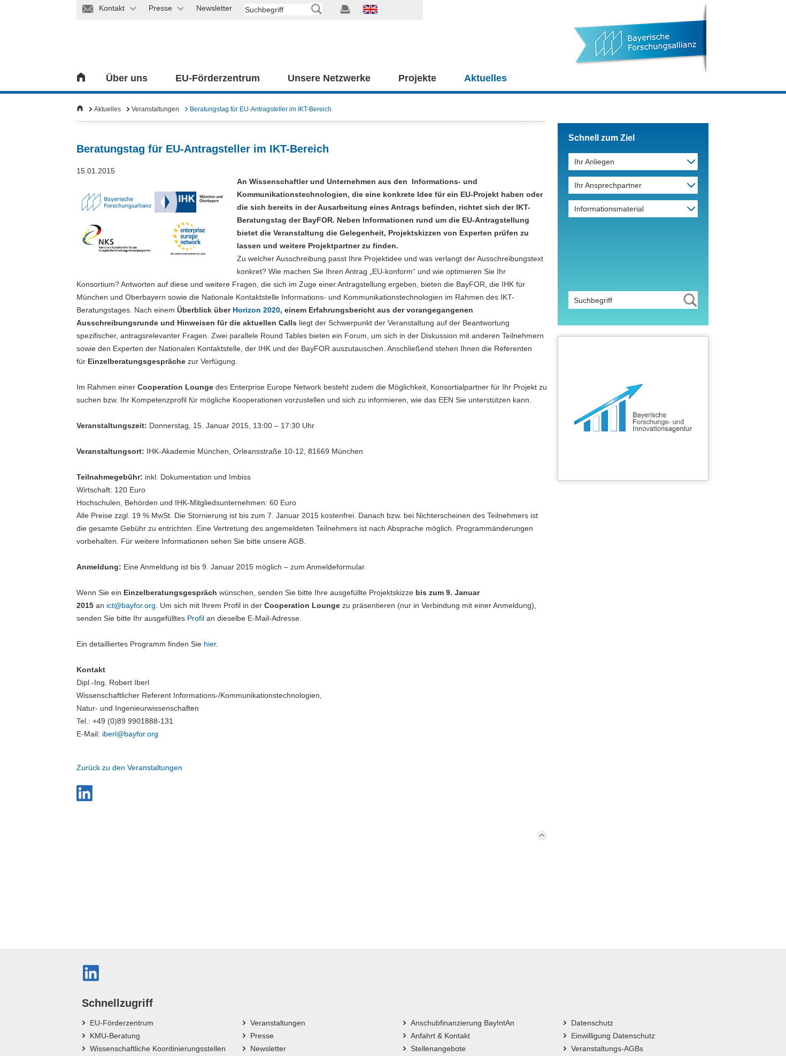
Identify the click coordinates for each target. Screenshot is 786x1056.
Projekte (417, 78)
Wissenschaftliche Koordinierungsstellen (158, 1048)
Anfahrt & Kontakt (440, 1035)
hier (210, 644)
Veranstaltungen (155, 109)
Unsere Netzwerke (329, 78)
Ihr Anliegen (594, 161)
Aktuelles (485, 78)
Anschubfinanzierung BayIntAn (462, 1023)
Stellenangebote (438, 1048)
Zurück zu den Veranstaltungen (129, 767)
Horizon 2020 (256, 310)
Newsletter (268, 1048)
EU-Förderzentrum (217, 78)
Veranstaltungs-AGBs (607, 1048)
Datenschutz (592, 1023)
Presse (262, 1035)
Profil (195, 618)
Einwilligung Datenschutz (613, 1035)
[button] (84, 793)
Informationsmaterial (609, 208)
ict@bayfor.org (131, 605)
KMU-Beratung (115, 1035)
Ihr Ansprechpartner (608, 185)
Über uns (127, 78)
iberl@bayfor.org (130, 734)
